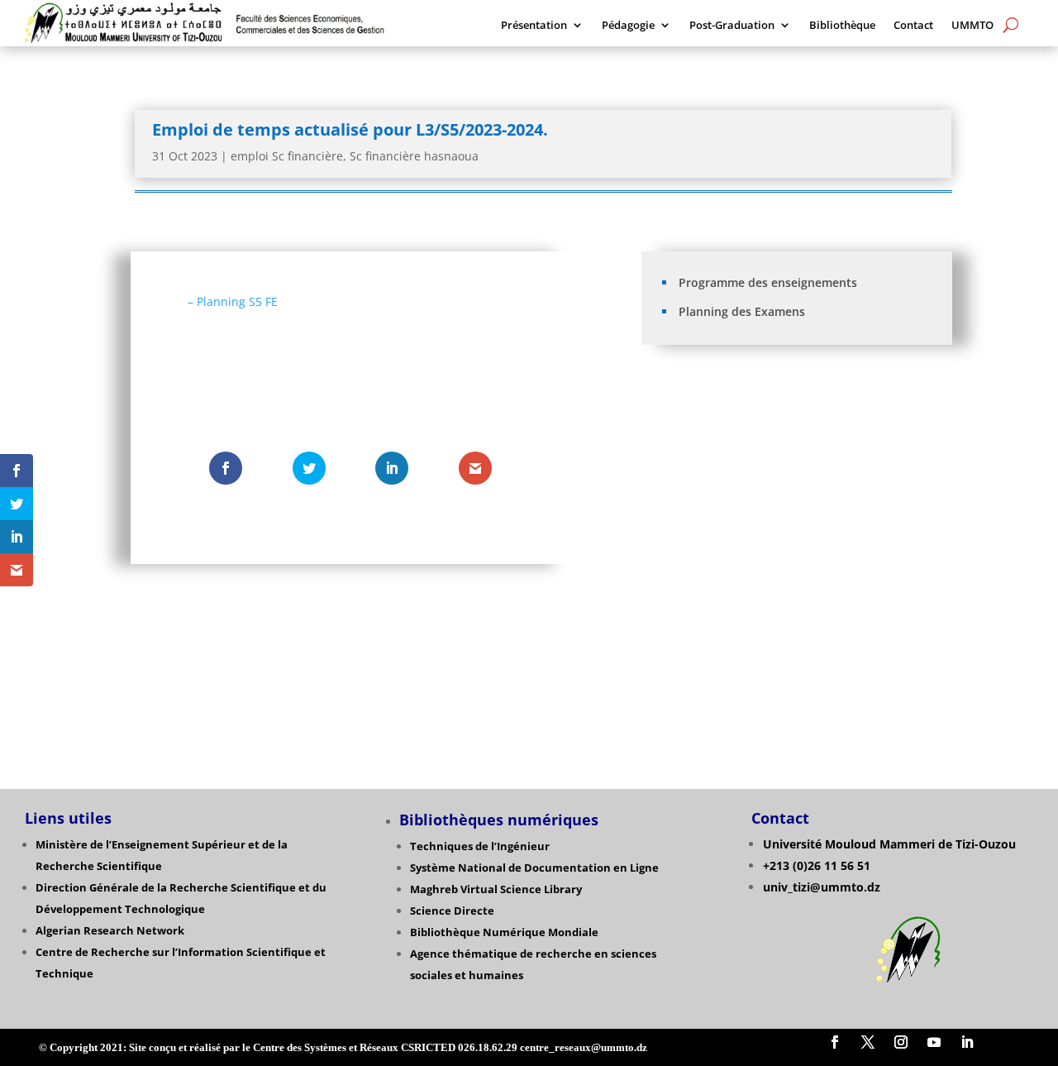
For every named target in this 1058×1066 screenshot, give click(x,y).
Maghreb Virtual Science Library (496, 889)
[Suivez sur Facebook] (835, 1042)
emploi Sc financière (287, 156)
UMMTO (972, 25)
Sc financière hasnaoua (414, 156)
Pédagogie (628, 25)
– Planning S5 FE (233, 301)
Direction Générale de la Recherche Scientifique (166, 887)
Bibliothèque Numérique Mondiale (504, 932)
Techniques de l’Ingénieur (480, 846)
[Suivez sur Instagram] (901, 1042)
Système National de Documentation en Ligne (534, 867)
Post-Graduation (731, 25)
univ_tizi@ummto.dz (821, 887)
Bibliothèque (842, 25)
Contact (913, 25)
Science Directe (452, 910)
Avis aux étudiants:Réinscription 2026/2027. (773, 412)
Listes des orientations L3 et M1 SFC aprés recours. (790, 437)
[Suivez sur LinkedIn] (967, 1042)
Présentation (534, 25)
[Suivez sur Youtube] (934, 1042)
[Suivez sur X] (868, 1042)
